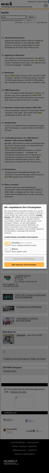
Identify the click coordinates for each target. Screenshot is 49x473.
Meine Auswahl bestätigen (24, 259)
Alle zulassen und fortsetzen (24, 265)
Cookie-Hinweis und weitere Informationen (21, 237)
